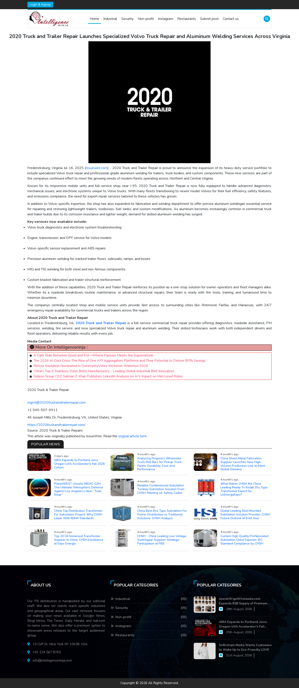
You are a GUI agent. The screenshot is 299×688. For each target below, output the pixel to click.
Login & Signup (40, 4)
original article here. (132, 436)
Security (127, 18)
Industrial (110, 18)
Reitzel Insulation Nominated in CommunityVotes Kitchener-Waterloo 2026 (90, 365)
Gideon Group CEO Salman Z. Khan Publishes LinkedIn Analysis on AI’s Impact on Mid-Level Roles (108, 376)
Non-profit (146, 18)
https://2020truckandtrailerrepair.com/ (56, 424)
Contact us (231, 18)
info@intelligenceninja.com (52, 660)
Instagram (165, 18)
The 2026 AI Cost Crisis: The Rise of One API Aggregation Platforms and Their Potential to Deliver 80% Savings (119, 360)
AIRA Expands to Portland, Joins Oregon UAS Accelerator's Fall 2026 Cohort (243, 624)
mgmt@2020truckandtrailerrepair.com (56, 402)
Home (94, 18)
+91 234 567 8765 (47, 652)
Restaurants (186, 18)
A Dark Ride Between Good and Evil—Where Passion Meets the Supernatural (93, 355)
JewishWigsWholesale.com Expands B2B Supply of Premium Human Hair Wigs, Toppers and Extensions (243, 601)
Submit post (209, 18)
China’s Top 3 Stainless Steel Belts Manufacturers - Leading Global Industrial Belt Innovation (103, 371)
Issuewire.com (96, 168)
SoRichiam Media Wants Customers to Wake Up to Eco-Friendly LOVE (245, 647)
